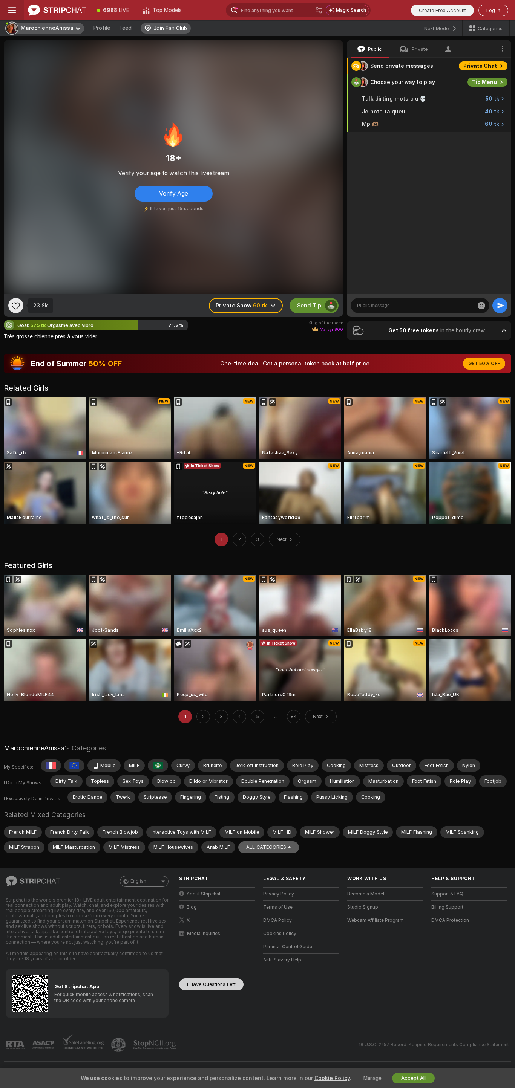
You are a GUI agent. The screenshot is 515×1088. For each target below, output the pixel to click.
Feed (125, 27)
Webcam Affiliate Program (375, 920)
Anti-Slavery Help (282, 960)
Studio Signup (362, 907)
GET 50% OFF (484, 363)
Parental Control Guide (287, 946)
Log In (493, 10)
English (138, 881)
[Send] (499, 305)
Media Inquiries (203, 933)
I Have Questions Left (211, 984)
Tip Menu (484, 82)
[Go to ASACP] (44, 1045)
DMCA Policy (277, 920)
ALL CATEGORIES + (268, 847)
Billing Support (447, 907)
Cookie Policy (332, 1078)
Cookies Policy (279, 933)
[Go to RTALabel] (16, 1045)
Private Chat (480, 66)
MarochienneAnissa (34, 748)
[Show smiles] (481, 305)
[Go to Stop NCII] (155, 1044)
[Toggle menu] (12, 10)
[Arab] (158, 765)
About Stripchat (204, 894)
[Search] (319, 10)
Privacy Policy (278, 894)
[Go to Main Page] (57, 10)
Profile (101, 27)
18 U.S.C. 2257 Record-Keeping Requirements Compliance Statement (434, 1044)
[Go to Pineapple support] (119, 1045)
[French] (51, 765)
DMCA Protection (450, 920)
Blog (192, 907)
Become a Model (365, 894)
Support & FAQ (447, 894)
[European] (74, 765)
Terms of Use (278, 907)
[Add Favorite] (15, 305)
